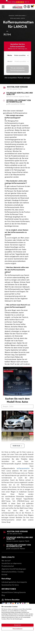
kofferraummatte (23, 468)
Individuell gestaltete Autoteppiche (14, 582)
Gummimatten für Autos (10, 585)
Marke (9, 55)
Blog (3, 595)
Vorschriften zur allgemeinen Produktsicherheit (12, 565)
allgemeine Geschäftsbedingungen (14, 569)
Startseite (11, 15)
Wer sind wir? (6, 560)
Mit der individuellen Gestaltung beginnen (17, 69)
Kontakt (4, 574)
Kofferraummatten (20, 15)
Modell (9, 61)
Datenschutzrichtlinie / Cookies (13, 572)
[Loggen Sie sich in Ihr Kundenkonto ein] (28, 6)
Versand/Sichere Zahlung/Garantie (14, 592)
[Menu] (6, 6)
